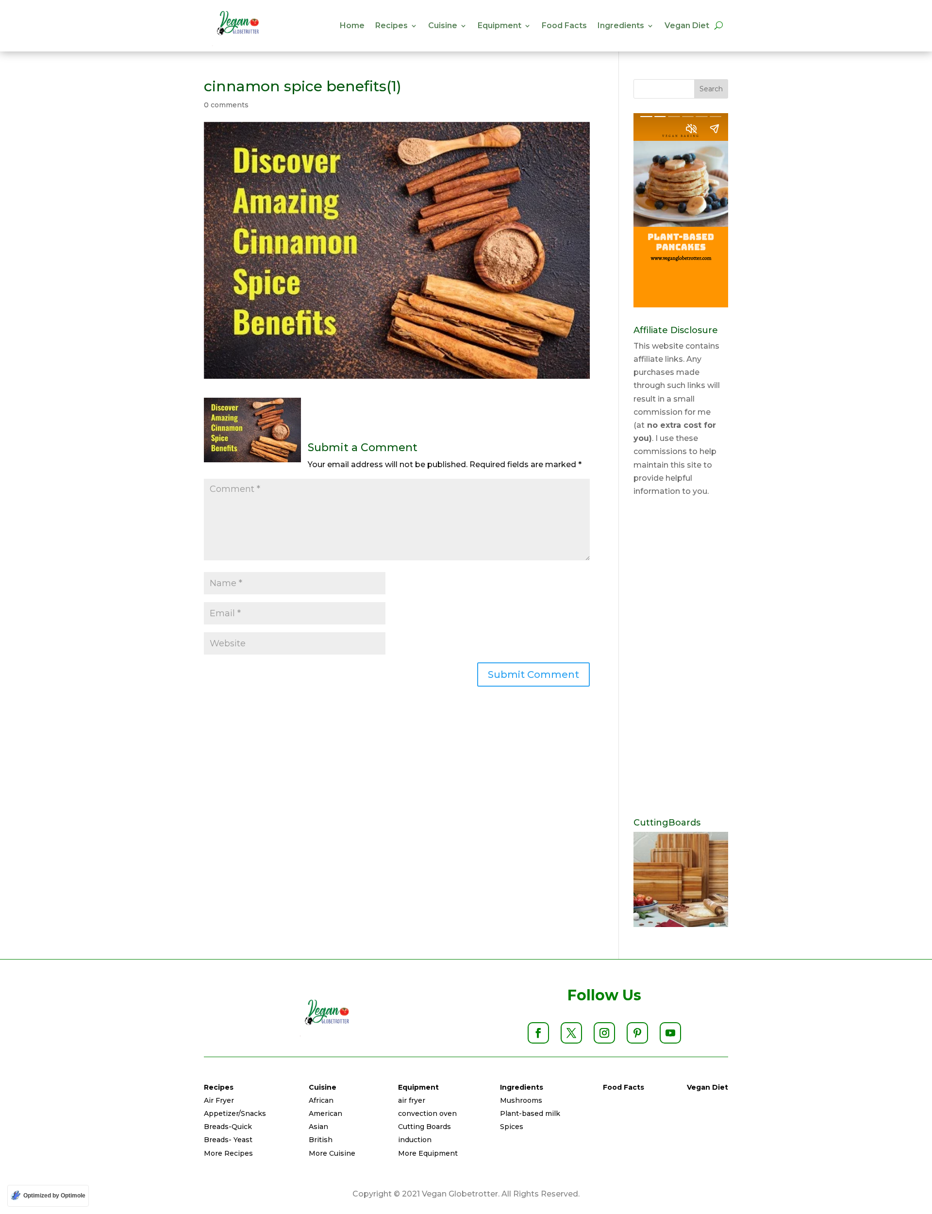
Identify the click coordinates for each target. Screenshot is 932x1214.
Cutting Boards (424, 1126)
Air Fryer (219, 1100)
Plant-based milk (530, 1113)
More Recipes (228, 1153)
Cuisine (442, 25)
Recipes (391, 25)
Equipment (499, 25)
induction (415, 1139)
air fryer (411, 1100)
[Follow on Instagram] (604, 1033)
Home (352, 25)
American (325, 1113)
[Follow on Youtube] (670, 1033)
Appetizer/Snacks (235, 1113)
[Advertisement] (680, 658)
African (321, 1100)
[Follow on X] (571, 1033)
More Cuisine (332, 1153)
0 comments (226, 105)
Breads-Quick (228, 1126)
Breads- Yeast (228, 1139)
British (321, 1139)
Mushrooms (521, 1100)
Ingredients (621, 25)
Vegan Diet (687, 25)
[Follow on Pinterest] (637, 1033)
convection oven (427, 1113)
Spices (511, 1126)
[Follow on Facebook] (538, 1033)
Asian (318, 1126)
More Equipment (428, 1153)
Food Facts (564, 25)
